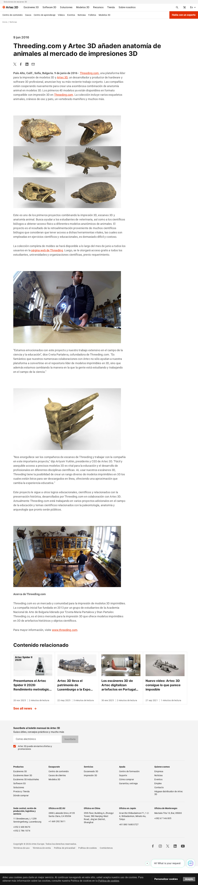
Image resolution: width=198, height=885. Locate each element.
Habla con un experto (184, 14)
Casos (28, 15)
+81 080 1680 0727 (128, 824)
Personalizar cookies (166, 879)
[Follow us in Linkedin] (175, 846)
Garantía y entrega (128, 783)
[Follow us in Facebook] (152, 846)
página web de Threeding (47, 250)
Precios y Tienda (21, 791)
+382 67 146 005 (162, 818)
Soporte (123, 775)
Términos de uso (21, 848)
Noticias (82, 15)
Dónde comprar (21, 795)
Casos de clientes (57, 775)
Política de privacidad (64, 848)
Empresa (158, 771)
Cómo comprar (126, 779)
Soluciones (18, 787)
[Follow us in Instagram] (160, 846)
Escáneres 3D (20, 771)
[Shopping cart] (184, 7)
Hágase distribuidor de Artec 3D (168, 792)
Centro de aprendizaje (44, 15)
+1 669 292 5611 (57, 821)
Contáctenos (106, 848)
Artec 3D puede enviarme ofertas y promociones (35, 747)
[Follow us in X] (167, 846)
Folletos (92, 15)
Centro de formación (129, 771)
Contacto (159, 787)
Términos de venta (42, 848)
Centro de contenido (12, 15)
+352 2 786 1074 (21, 830)
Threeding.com (89, 73)
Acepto (189, 879)
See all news (23, 708)
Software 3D (19, 783)
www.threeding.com (64, 630)
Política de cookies (87, 848)
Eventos (71, 15)
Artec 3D (62, 77)
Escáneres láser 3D (23, 775)
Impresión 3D (90, 775)
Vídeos (61, 15)
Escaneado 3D (91, 771)
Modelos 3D (104, 15)
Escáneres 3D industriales (26, 779)
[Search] (177, 7)
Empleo (158, 783)
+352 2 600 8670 (21, 827)
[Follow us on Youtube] (183, 846)
